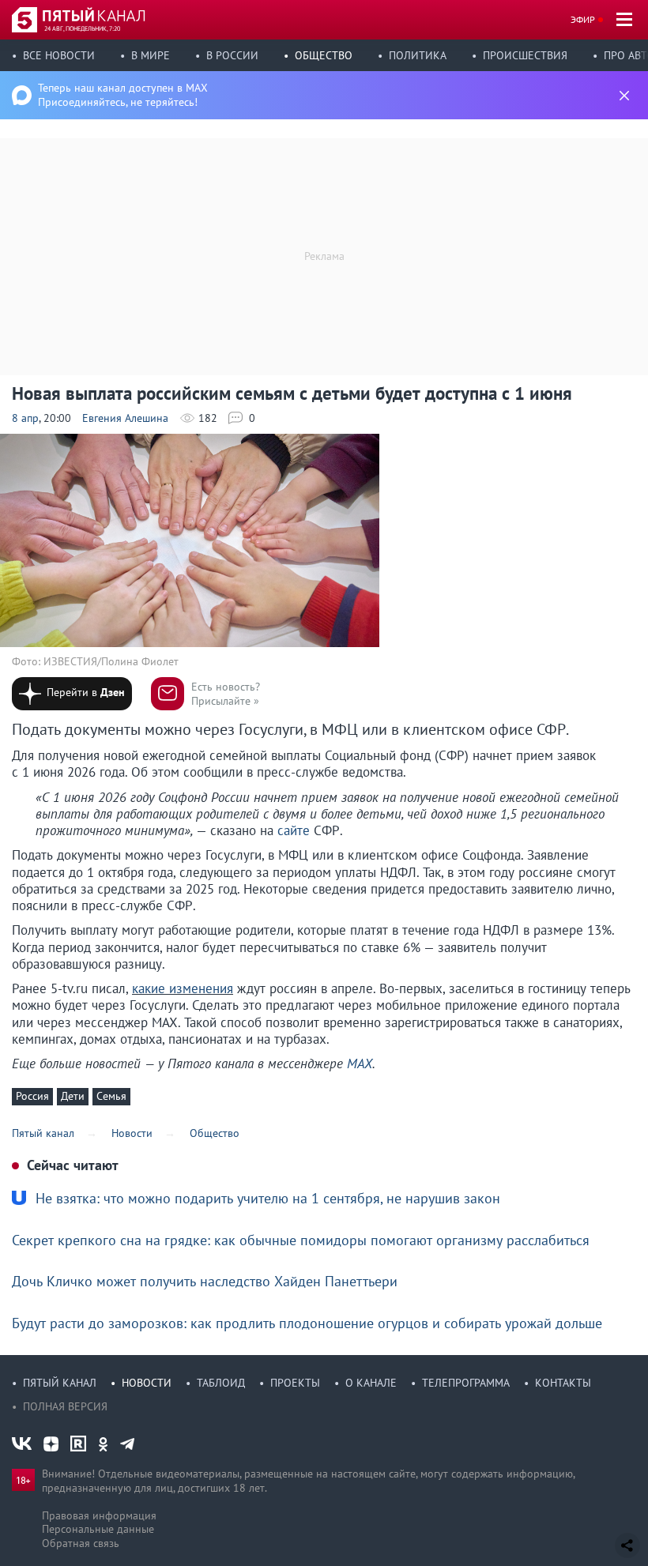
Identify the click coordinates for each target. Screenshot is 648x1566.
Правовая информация (99, 1515)
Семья (111, 1096)
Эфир (583, 19)
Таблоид (221, 1383)
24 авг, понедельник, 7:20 (82, 28)
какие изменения (182, 988)
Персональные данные (98, 1529)
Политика (417, 55)
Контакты (563, 1383)
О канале (371, 1383)
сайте (293, 830)
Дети (73, 1096)
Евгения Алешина (125, 418)
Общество (323, 55)
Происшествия (525, 55)
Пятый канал (59, 1383)
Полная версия (65, 1406)
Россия (32, 1096)
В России (232, 55)
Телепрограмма (466, 1383)
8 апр (25, 418)
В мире (150, 55)
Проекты (295, 1383)
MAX (359, 1063)
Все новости (59, 55)
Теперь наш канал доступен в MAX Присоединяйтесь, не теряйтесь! (123, 95)
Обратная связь (80, 1543)
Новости (146, 1383)
